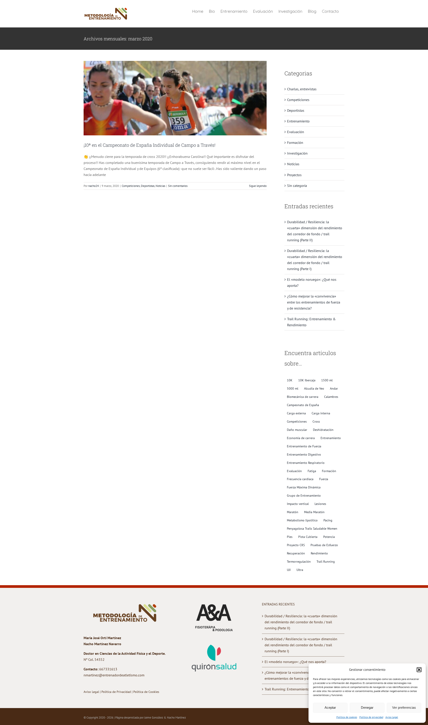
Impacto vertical (298, 504)
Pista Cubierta (307, 537)
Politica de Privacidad (116, 692)
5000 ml (292, 388)
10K (289, 380)
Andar (334, 388)
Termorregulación (299, 561)
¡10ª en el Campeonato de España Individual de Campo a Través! (149, 145)
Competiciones (131, 186)
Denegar (367, 707)
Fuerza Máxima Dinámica (304, 487)
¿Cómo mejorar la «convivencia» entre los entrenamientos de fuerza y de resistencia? (313, 302)
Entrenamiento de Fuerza (304, 446)
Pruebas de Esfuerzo (324, 545)
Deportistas (147, 186)
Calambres (331, 397)
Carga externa (296, 413)
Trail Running (326, 561)
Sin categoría (297, 185)
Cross (316, 421)
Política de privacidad (371, 717)
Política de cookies (346, 717)
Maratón (292, 512)
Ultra (299, 570)
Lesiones (320, 504)
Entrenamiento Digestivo (304, 454)
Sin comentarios (177, 186)
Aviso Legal (391, 717)
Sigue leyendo (258, 186)
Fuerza (323, 479)
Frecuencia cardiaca (300, 479)
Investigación (297, 153)
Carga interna (321, 413)
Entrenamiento (298, 121)
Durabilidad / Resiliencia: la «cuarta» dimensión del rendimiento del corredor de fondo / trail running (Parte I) (301, 645)
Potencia (329, 537)
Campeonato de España (303, 405)
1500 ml (327, 380)
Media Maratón (314, 512)
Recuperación (296, 553)
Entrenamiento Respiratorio (306, 463)
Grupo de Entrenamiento (304, 495)
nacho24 (93, 186)
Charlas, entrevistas (302, 89)
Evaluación (295, 132)
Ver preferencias (404, 707)
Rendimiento (319, 553)
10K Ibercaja (306, 380)
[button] (419, 669)
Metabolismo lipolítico (302, 520)
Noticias (160, 186)
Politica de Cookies (146, 692)
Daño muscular (297, 430)
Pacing (327, 520)
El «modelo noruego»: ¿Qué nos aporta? (295, 661)
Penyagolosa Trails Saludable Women (312, 528)
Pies (289, 537)
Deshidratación (323, 430)
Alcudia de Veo (314, 388)
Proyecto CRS (296, 545)
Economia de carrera (301, 438)
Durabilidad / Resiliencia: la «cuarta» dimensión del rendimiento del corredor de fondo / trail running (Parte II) (301, 622)
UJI (289, 570)
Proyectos (294, 175)
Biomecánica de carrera (302, 397)
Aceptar (330, 707)
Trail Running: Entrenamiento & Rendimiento (299, 689)
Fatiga (312, 471)
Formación (295, 142)
